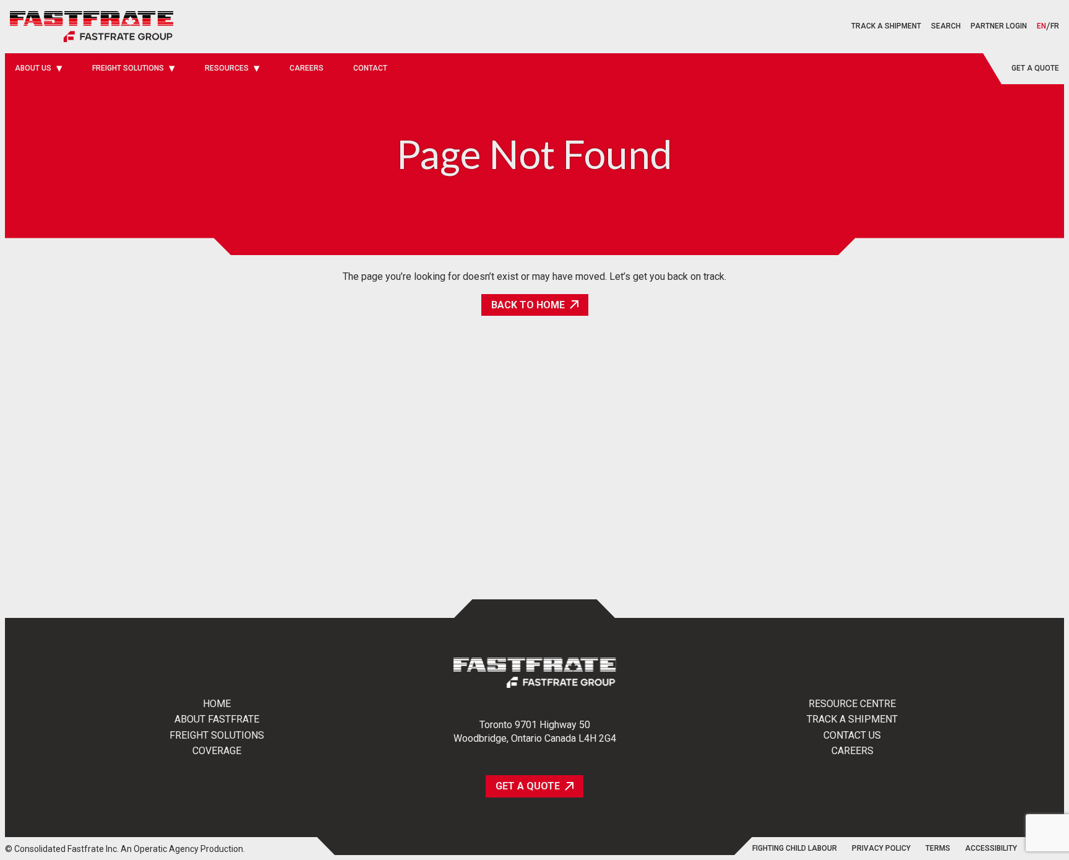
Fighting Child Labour (794, 849)
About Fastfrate (216, 719)
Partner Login (999, 26)
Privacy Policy (881, 849)
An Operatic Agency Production (182, 849)
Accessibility (991, 849)
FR (1054, 26)
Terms (937, 849)
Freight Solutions (217, 735)
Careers (852, 751)
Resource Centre (852, 704)
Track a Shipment (852, 719)
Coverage (216, 751)
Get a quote (1035, 68)
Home (217, 704)
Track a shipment (886, 26)
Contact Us (852, 735)
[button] (946, 26)
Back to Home (528, 305)
